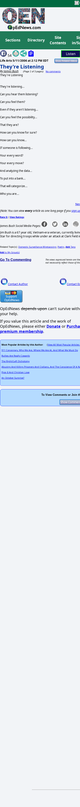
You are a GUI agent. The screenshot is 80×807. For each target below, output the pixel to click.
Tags (70, 246)
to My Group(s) (10, 252)
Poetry (61, 246)
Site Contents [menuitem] (58, 40)
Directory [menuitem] (36, 40)
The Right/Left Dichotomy (15, 361)
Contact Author (18, 284)
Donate (54, 326)
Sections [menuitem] (12, 40)
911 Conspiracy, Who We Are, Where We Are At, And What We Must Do (39, 350)
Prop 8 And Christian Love (15, 372)
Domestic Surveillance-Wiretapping (37, 246)
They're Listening (22, 66)
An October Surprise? (12, 377)
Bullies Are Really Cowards (15, 355)
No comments (53, 71)
